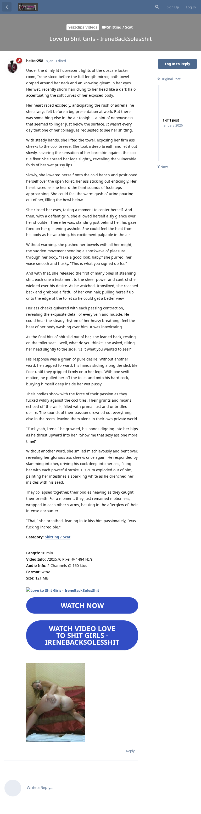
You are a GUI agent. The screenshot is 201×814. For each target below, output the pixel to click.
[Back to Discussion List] (7, 7)
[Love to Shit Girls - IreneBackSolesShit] (62, 590)
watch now (82, 605)
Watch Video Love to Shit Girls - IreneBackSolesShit (82, 635)
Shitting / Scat (57, 536)
